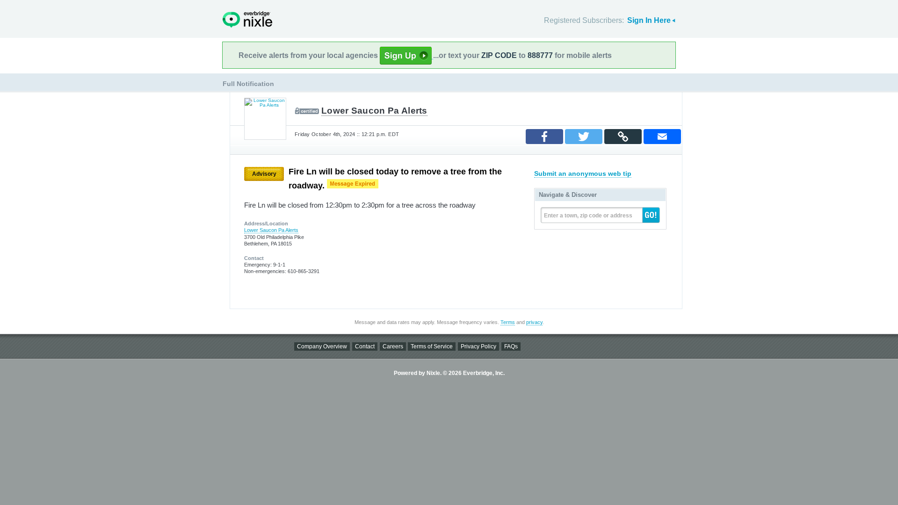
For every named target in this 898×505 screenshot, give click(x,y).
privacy (534, 322)
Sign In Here (649, 20)
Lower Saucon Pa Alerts (374, 110)
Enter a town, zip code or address (588, 215)
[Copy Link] (623, 136)
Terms (507, 322)
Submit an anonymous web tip (582, 173)
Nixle (247, 19)
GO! (651, 215)
